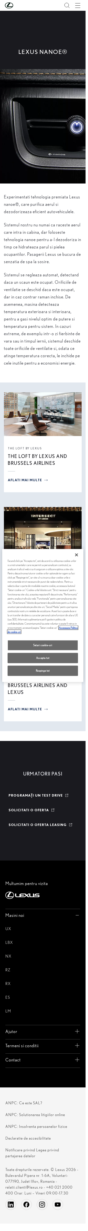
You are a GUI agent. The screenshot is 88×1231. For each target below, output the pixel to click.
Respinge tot (43, 670)
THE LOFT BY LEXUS (25, 448)
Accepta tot (42, 658)
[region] (43, 615)
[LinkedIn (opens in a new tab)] (10, 1204)
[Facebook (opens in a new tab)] (26, 1204)
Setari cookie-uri (42, 645)
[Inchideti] (76, 555)
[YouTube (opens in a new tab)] (57, 1204)
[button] (19, 5)
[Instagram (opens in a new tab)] (42, 1204)
